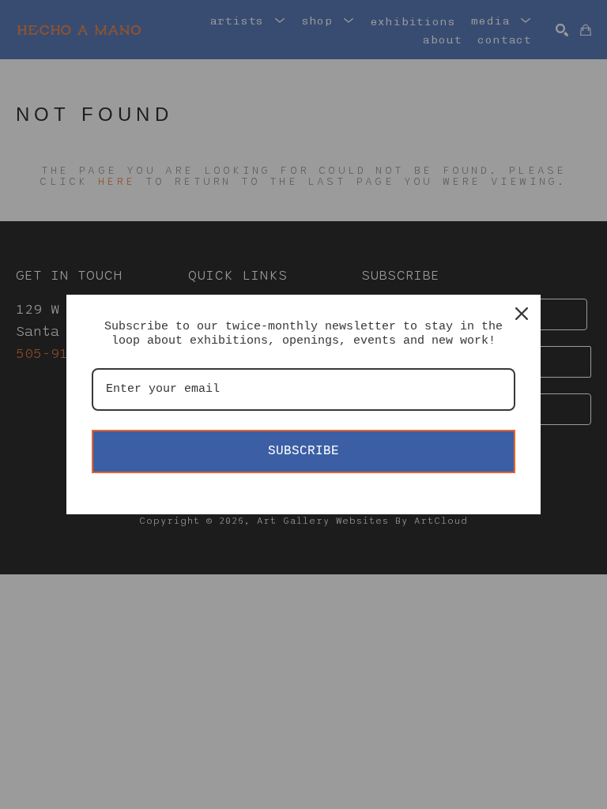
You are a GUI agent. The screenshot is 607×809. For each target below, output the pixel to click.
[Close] (522, 314)
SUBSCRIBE (303, 451)
